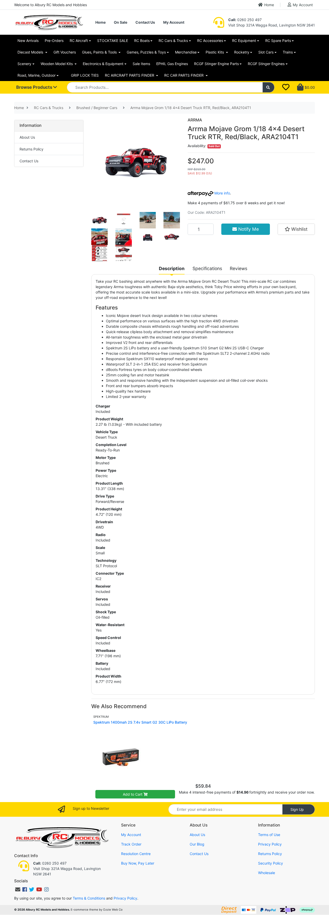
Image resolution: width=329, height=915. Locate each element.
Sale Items (141, 63)
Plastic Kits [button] (215, 52)
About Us (27, 137)
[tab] (172, 268)
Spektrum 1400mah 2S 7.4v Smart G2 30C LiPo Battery (140, 722)
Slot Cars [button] (265, 52)
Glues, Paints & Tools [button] (100, 52)
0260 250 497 (245, 19)
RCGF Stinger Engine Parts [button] (216, 63)
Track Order (131, 844)
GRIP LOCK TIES (85, 75)
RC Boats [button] (142, 40)
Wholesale (266, 872)
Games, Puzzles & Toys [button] (146, 52)
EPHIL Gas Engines (172, 63)
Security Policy (270, 863)
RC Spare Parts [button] (278, 40)
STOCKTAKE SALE (112, 40)
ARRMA (195, 120)
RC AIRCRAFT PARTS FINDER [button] (130, 75)
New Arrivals (28, 40)
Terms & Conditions (89, 898)
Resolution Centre (136, 853)
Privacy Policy (270, 844)
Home (269, 5)
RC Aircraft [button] (79, 40)
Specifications (207, 268)
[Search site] (268, 87)
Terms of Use (269, 834)
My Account (303, 5)
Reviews (238, 268)
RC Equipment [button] (244, 40)
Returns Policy (31, 149)
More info (221, 193)
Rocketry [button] (241, 52)
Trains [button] (288, 52)
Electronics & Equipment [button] (103, 63)
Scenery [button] (24, 63)
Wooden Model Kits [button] (57, 63)
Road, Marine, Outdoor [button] (36, 75)
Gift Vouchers (64, 52)
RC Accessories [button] (210, 40)
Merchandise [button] (186, 52)
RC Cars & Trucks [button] (173, 40)
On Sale (120, 22)
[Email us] (17, 889)
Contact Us (145, 22)
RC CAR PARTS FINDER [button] (184, 75)
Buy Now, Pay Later (137, 863)
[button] (296, 229)
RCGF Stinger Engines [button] (266, 63)
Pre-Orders (54, 40)
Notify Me (248, 229)
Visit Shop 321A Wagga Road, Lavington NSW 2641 (271, 25)
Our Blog (197, 844)
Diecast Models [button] (30, 52)
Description (172, 268)
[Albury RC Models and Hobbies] (49, 22)
